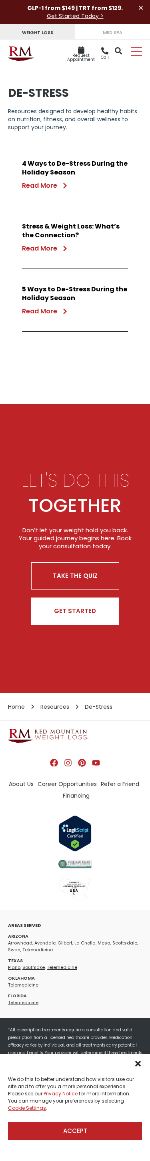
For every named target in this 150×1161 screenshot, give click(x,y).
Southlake (33, 967)
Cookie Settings (27, 1108)
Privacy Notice (61, 1093)
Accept (75, 1131)
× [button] (141, 7)
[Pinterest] (82, 763)
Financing (76, 796)
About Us (21, 784)
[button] (138, 1064)
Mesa (104, 943)
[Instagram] (68, 763)
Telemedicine (37, 949)
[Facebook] (54, 763)
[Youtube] (96, 763)
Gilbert (65, 943)
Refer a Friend (120, 784)
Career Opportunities (67, 784)
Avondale (45, 943)
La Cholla (85, 943)
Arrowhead (20, 943)
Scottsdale (124, 943)
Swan (14, 949)
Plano (14, 967)
